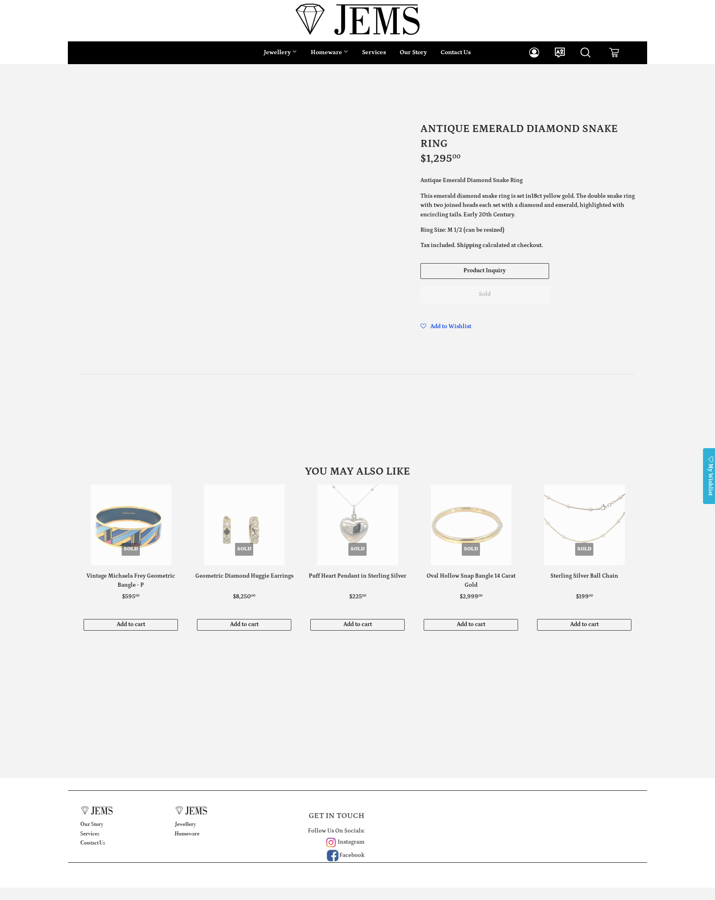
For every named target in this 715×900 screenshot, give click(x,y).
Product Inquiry (484, 270)
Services (374, 52)
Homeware (327, 52)
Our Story (413, 52)
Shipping (469, 245)
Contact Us (456, 52)
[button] (445, 326)
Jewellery (278, 52)
